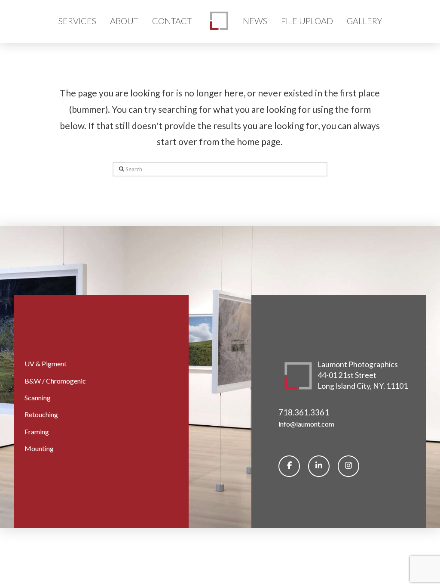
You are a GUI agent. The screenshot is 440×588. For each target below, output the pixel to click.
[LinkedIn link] (319, 466)
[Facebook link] (289, 466)
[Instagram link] (348, 466)
